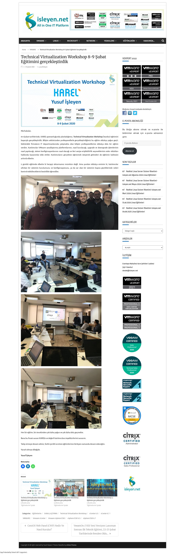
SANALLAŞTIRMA (50, 513)
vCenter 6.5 (93, 513)
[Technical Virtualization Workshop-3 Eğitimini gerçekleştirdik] (36, 487)
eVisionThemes (71, 545)
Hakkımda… (149, 41)
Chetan (13, 552)
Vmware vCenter (39, 518)
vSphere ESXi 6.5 (74, 518)
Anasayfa (25, 41)
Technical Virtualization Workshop (73, 513)
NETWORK (90, 41)
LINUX (56, 41)
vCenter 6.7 (105, 513)
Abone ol (129, 151)
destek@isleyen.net (130, 271)
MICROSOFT (72, 41)
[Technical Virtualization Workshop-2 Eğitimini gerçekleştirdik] (102, 487)
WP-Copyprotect (22, 552)
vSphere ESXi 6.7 (89, 518)
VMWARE (40, 41)
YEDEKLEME (109, 41)
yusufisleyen (43, 67)
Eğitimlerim (129, 41)
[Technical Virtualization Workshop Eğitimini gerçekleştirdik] (69, 487)
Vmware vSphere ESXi (56, 518)
